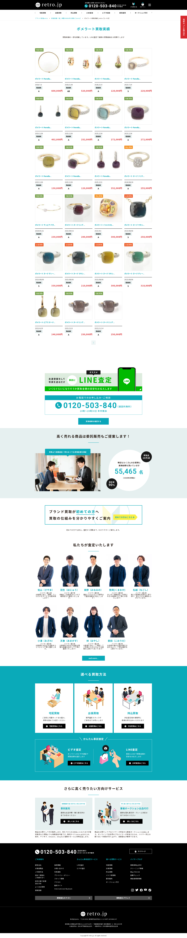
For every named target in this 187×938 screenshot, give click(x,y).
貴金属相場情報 (135, 878)
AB (68, 91)
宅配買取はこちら (55, 726)
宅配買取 (43, 13)
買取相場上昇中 (135, 865)
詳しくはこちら (73, 821)
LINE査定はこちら (139, 763)
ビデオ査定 (106, 13)
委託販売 (122, 13)
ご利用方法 (39, 872)
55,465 (129, 471)
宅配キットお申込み (184, 27)
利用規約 (57, 872)
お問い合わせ (59, 868)
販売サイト (58, 885)
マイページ (142, 851)
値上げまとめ (135, 872)
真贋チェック (135, 875)
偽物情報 (57, 865)
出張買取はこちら (95, 726)
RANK (38, 87)
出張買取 (58, 13)
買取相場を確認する (93, 421)
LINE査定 (89, 13)
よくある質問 (40, 887)
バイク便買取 (111, 875)
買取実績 (38, 890)
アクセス (57, 882)
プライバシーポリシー (62, 875)
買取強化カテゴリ (64, 898)
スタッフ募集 (59, 878)
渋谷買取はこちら (134, 726)
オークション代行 (141, 13)
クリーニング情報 (136, 868)
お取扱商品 (39, 868)
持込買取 (74, 13)
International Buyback (63, 889)
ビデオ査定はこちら (80, 763)
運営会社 (38, 865)
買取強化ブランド (123, 898)
